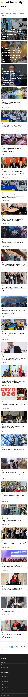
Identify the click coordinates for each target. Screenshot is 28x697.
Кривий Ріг (21, 9)
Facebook (5, 676)
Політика (15, 9)
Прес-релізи (16, 11)
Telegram (5, 687)
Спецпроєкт (8, 13)
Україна (10, 9)
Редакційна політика (6, 670)
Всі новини (3, 15)
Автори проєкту (5, 667)
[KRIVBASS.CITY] (14, 2)
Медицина (21, 13)
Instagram (5, 681)
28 (21, 646)
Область (3, 11)
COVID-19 (15, 13)
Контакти (3, 664)
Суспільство (9, 11)
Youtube (5, 690)
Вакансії (2, 13)
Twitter (5, 679)
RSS (4, 685)
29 (24, 646)
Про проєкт (4, 662)
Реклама (23, 11)
